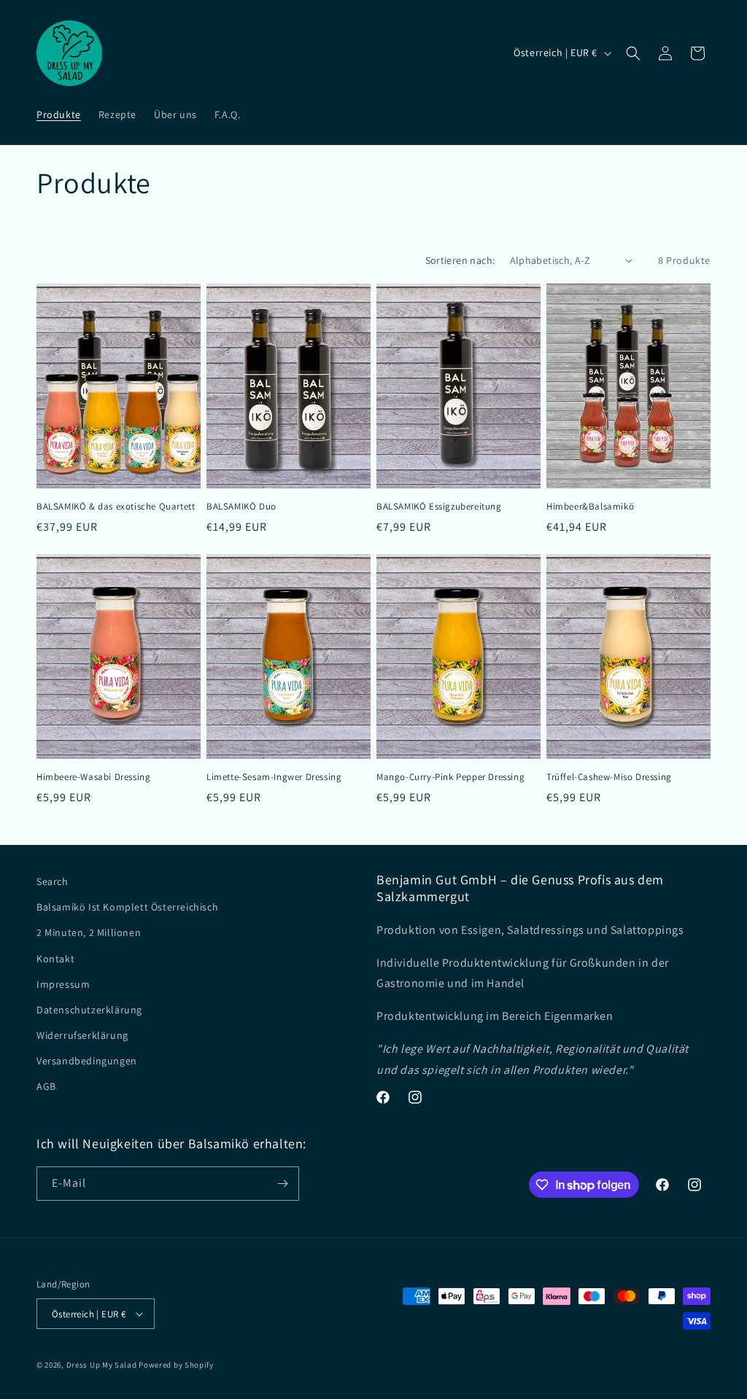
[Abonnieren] (282, 1183)
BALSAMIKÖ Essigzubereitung (439, 507)
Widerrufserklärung (82, 1035)
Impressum (63, 984)
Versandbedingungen (86, 1060)
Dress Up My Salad (101, 1365)
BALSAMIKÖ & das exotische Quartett (115, 507)
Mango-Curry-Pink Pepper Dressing (450, 777)
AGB (46, 1086)
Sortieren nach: (460, 260)
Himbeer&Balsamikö (590, 507)
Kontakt (55, 958)
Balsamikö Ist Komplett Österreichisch (127, 906)
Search (52, 881)
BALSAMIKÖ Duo (241, 507)
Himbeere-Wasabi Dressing (93, 777)
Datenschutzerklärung (89, 1009)
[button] (633, 53)
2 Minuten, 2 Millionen (88, 932)
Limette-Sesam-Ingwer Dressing (273, 777)
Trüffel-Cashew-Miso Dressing (609, 777)
